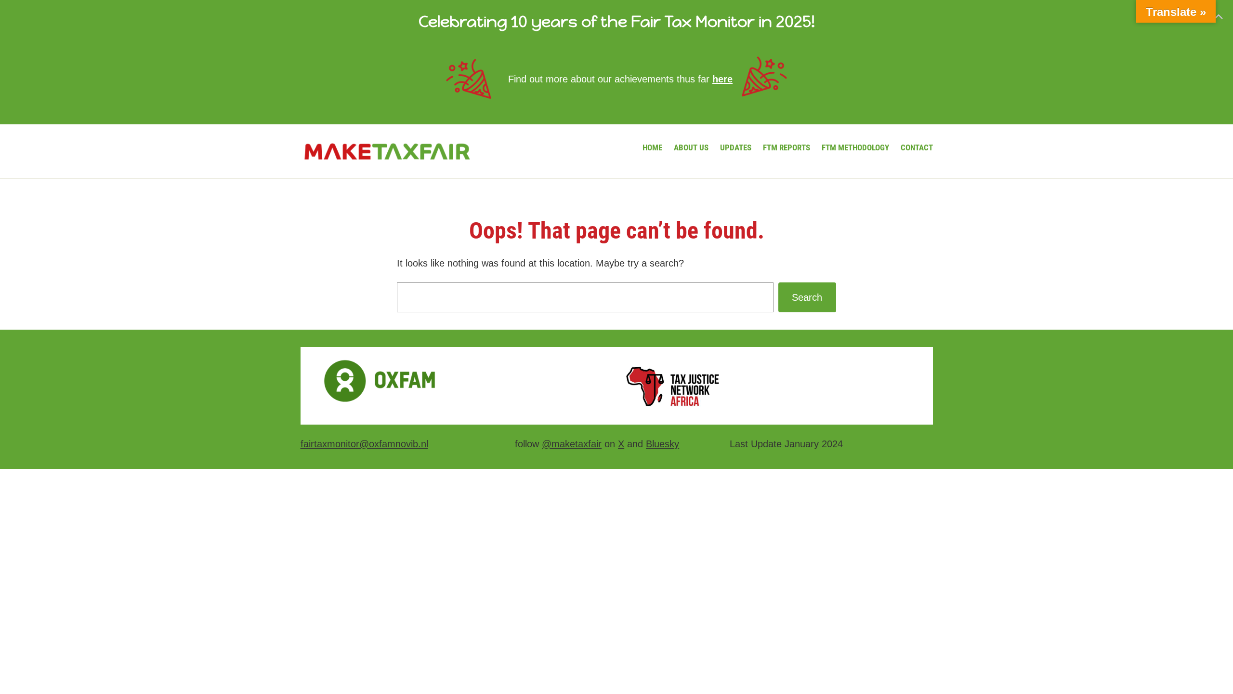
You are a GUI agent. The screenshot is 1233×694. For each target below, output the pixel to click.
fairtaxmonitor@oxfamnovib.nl (364, 444)
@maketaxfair (572, 444)
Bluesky (662, 444)
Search (807, 297)
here (722, 79)
